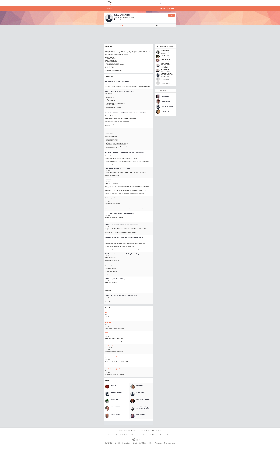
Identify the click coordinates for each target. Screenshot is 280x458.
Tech (122, 3)
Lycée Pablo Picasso (110, 346)
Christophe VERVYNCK (166, 73)
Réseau (157, 25)
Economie (172, 3)
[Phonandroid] (169, 443)
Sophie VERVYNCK (165, 59)
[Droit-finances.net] (134, 443)
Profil (121, 25)
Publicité (121, 434)
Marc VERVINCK (165, 63)
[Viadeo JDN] (150, 443)
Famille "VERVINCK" (166, 83)
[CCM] (117, 443)
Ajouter (172, 15)
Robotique (159, 3)
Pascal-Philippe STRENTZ (143, 399)
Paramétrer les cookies (147, 434)
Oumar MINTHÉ (165, 96)
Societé (131, 434)
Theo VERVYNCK (165, 69)
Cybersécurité (149, 3)
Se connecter (170, 8)
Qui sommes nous (111, 434)
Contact (117, 434)
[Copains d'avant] (142, 443)
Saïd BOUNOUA (165, 111)
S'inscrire (162, 8)
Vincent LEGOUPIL (115, 414)
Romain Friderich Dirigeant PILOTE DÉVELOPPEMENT (143, 407)
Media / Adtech (130, 3)
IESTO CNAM (108, 323)
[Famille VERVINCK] (158, 83)
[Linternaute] (126, 443)
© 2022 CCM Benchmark (140, 436)
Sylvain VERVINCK (165, 50)
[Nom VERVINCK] (158, 79)
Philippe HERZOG (115, 407)
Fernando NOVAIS (166, 101)
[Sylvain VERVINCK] (109, 18)
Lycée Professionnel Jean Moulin (114, 356)
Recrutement (126, 434)
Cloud (166, 3)
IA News (117, 3)
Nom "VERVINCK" (165, 79)
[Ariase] (158, 443)
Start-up (140, 3)
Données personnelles (138, 434)
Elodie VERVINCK (165, 55)
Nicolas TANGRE (114, 399)
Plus (128, 423)
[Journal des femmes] (108, 443)
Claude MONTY (140, 385)
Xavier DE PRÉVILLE (141, 414)
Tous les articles (163, 434)
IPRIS (106, 312)
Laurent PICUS (140, 392)
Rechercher (109, 8)
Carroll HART (114, 385)
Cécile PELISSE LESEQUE (167, 106)
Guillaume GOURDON (116, 392)
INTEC (106, 333)
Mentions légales (156, 434)
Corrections (169, 434)
